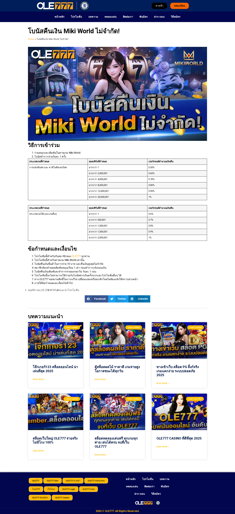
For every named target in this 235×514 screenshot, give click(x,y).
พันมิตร (143, 16)
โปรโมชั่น (76, 16)
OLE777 (76, 256)
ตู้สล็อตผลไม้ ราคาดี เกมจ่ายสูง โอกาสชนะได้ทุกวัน (117, 369)
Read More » (39, 379)
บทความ (93, 16)
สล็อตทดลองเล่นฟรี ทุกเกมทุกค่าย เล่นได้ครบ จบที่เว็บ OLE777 (116, 442)
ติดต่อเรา (128, 16)
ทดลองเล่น (111, 16)
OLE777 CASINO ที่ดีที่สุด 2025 (179, 438)
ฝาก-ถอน (159, 16)
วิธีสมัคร (175, 16)
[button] (96, 298)
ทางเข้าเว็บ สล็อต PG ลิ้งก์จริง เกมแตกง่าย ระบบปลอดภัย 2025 (178, 371)
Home (31, 39)
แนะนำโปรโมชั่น (69, 290)
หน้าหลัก (59, 16)
